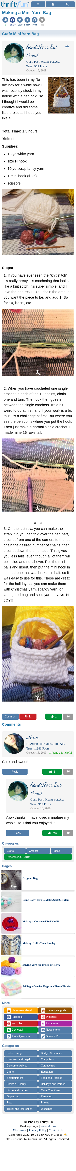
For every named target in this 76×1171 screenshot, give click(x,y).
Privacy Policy (37, 1130)
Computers (47, 1059)
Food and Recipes (51, 1077)
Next (70, 478)
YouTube (16, 1023)
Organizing (13, 1096)
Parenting (46, 1096)
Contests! (17, 1029)
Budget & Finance (51, 1053)
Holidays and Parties (53, 1083)
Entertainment (15, 1077)
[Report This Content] (68, 717)
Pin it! (28, 716)
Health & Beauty (16, 1083)
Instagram (51, 1023)
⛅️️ (65, 1134)
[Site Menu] (38, 4)
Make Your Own (50, 1090)
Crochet (33, 850)
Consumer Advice (17, 1065)
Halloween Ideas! (19, 1010)
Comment (10, 716)
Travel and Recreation (19, 1108)
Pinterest (51, 1016)
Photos (45, 1102)
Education (47, 1071)
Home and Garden (17, 1090)
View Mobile (48, 1126)
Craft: (20, 33)
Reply (15, 771)
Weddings (46, 1108)
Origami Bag (30, 878)
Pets (9, 1102)
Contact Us (56, 1130)
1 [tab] (35, 523)
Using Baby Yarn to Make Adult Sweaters (45, 899)
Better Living (14, 1053)
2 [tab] (41, 523)
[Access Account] (53, 4)
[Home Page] (15, 2)
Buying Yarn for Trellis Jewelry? (41, 964)
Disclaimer (19, 1130)
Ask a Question (20, 1036)
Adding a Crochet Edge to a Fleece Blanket (46, 986)
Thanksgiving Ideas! (56, 1010)
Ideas (57, 850)
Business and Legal (18, 1059)
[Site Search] (67, 4)
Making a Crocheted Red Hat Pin (41, 921)
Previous (6, 478)
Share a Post (53, 1036)
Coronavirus (48, 1065)
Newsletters (52, 1029)
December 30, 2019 (18, 857)
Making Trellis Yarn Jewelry (39, 943)
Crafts (10, 850)
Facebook (17, 1016)
